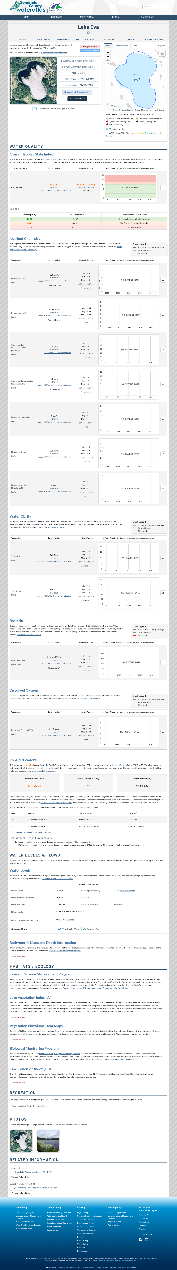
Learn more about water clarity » (51, 527)
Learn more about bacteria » (29, 634)
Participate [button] (147, 17)
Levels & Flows (64, 39)
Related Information (154, 39)
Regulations (82, 1251)
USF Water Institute (69, 1267)
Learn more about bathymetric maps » (65, 950)
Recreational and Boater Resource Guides (30, 1106)
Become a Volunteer (91, 51)
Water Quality (43, 39)
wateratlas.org (146, 1210)
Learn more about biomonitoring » (124, 1059)
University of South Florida (126, 1267)
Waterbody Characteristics (78, 92)
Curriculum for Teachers (86, 1230)
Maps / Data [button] (87, 17)
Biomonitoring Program (25, 1212)
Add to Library (113, 1225)
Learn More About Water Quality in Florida (57, 108)
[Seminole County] (63, 8)
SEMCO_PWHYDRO (127, 891)
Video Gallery (82, 1244)
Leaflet (117, 110)
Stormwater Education (86, 1219)
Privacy (142, 1229)
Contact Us (143, 1219)
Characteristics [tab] (121, 45)
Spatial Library (52, 1230)
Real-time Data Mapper (56, 1219)
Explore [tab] (161, 45)
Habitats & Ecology (85, 39)
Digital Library (82, 1212)
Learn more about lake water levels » (57, 878)
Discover (21, 1207)
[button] (108, 52)
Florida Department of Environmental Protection (35, 832)
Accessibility (144, 1222)
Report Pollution (91, 47)
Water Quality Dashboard (26, 1221)
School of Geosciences (85, 1267)
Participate (114, 1207)
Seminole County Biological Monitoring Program (59, 1053)
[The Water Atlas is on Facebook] (141, 1240)
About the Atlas (145, 1215)
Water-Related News (24, 1228)
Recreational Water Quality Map (59, 1223)
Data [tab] (135, 45)
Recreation (109, 39)
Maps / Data (53, 1207)
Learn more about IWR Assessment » (43, 771)
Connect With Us (145, 1235)
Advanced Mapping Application (59, 1212)
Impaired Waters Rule (121, 765)
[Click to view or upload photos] (33, 80)
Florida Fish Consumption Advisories (56, 802)
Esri (131, 110)
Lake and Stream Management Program (28, 1217)
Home (26, 17)
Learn (80, 1207)
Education (81, 1248)
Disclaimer (143, 1226)
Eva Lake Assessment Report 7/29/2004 (34, 1172)
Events (80, 1237)
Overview (21, 39)
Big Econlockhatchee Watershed (53, 52)
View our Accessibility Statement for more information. (117, 1260)
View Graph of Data (70, 929)
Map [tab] (108, 45)
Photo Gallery (82, 1240)
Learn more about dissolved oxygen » (84, 698)
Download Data (78, 98)
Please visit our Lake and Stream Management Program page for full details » (95, 988)
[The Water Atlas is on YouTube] (147, 1240)
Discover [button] (56, 17)
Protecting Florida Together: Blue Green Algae (37, 1187)
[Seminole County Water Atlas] (27, 6)
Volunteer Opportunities (117, 1212)
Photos (131, 39)
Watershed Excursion (85, 1226)
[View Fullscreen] (108, 63)
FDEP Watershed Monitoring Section (57, 190)
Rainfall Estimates (54, 1226)
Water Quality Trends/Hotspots (28, 1225)
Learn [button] (115, 17)
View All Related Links (21, 1177)
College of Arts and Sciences (105, 1267)
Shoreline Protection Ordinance (89, 1216)
